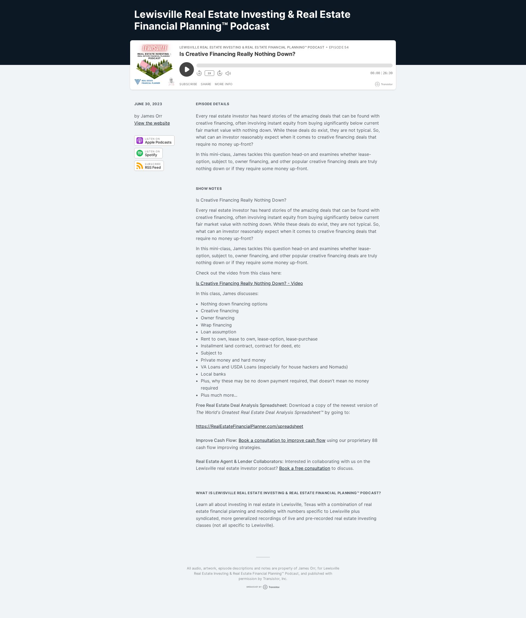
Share (206, 84)
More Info (224, 84)
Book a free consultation (304, 468)
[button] (294, 65)
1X (209, 73)
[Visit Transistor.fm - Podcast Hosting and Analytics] (384, 84)
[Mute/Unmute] (228, 73)
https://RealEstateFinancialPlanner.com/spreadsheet (249, 426)
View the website (152, 123)
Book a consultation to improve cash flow (282, 440)
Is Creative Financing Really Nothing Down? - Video (249, 283)
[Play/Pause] (154, 65)
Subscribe (188, 84)
